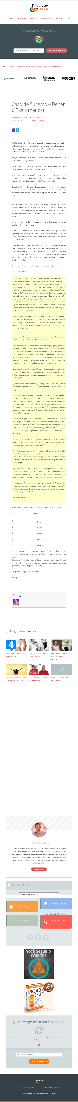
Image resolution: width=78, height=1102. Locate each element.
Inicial (12, 18)
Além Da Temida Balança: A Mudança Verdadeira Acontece (61, 656)
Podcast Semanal (59, 903)
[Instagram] (46, 937)
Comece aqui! (23, 18)
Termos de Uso (27, 1093)
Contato (60, 18)
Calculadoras (23, 920)
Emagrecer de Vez (23, 1088)
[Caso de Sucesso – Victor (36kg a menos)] (61, 675)
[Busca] (67, 16)
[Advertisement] (35, 198)
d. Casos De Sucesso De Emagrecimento (29, 120)
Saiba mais (38, 869)
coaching (15, 210)
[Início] (39, 1081)
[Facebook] (30, 937)
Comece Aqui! (23, 906)
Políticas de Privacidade (41, 1093)
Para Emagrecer (48, 18)
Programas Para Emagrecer (58, 921)
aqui (52, 181)
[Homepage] (39, 8)
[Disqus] (39, 714)
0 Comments (39, 117)
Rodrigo (17, 595)
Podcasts (35, 18)
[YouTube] (38, 937)
